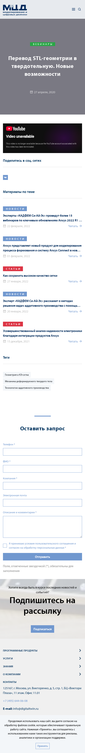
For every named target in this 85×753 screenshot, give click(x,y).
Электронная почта (15, 495)
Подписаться (42, 629)
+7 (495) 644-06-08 (15, 701)
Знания (8, 666)
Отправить (42, 557)
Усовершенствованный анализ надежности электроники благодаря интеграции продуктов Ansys (42, 333)
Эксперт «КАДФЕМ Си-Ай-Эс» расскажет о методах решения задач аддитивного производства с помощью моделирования (41, 303)
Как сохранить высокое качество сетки (30, 275)
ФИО (6, 461)
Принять (42, 746)
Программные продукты (20, 650)
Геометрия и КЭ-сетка (17, 374)
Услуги (8, 658)
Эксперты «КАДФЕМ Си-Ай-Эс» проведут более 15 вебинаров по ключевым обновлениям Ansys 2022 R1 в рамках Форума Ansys (41, 218)
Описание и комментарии (20, 512)
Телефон (9, 444)
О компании (11, 674)
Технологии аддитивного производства (27, 387)
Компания (10, 478)
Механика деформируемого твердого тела (28, 381)
